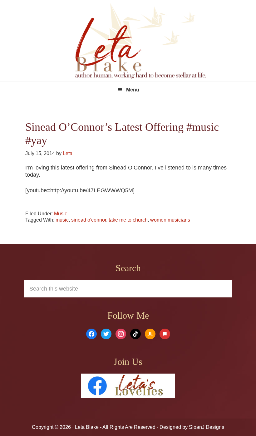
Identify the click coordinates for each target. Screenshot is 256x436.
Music (60, 213)
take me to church (128, 220)
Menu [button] (132, 89)
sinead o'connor (88, 220)
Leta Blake (140, 42)
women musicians (170, 220)
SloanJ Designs (206, 427)
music (62, 220)
